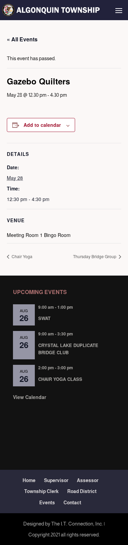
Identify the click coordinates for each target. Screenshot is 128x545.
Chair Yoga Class (60, 379)
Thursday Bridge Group (95, 256)
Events (47, 502)
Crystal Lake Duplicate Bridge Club (68, 349)
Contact (72, 502)
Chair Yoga (21, 256)
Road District (82, 491)
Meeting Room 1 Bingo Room (39, 234)
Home (29, 480)
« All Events (22, 39)
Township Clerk (41, 491)
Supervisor (56, 480)
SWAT (44, 318)
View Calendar (29, 397)
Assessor (87, 480)
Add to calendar (42, 124)
